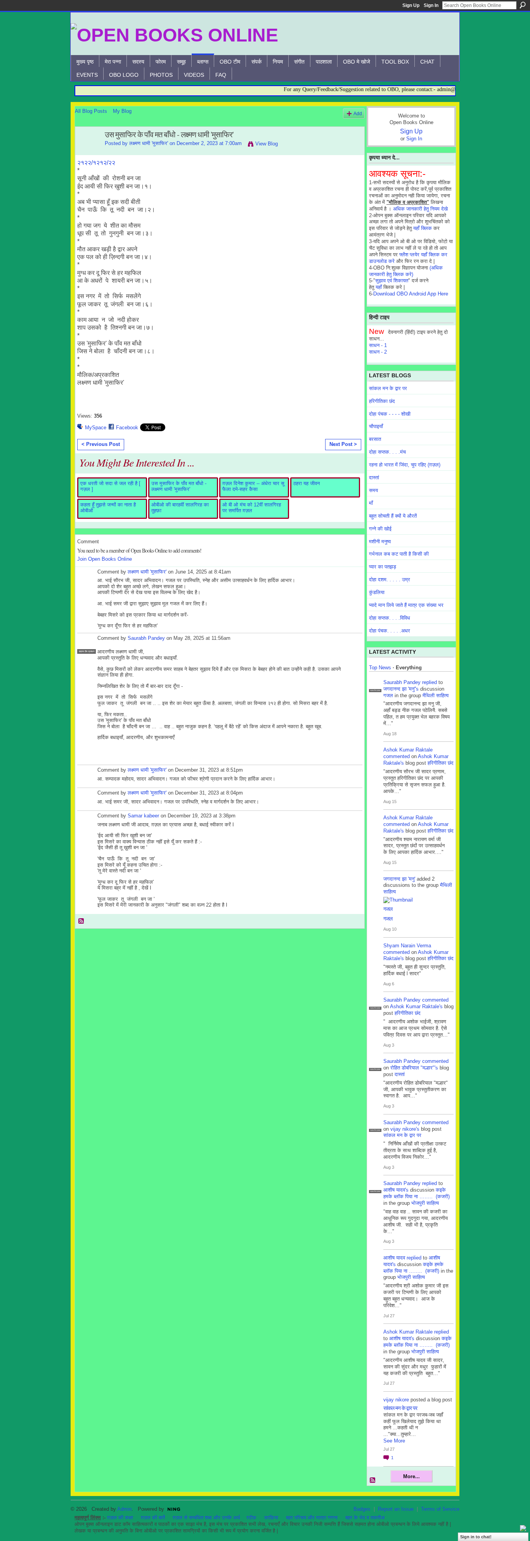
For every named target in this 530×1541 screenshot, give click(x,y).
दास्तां (374, 477)
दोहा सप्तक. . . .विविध (389, 618)
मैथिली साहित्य (436, 695)
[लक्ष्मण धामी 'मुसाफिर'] (87, 151)
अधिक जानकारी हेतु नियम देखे (420, 209)
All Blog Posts (91, 111)
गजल (388, 695)
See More (394, 1441)
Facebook (127, 427)
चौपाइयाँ (376, 426)
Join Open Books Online (104, 559)
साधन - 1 (378, 345)
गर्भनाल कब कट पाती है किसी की (399, 554)
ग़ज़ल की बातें (153, 1517)
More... (411, 1476)
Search (523, 5)
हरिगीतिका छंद (382, 401)
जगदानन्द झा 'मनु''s (401, 689)
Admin (124, 1509)
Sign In (431, 5)
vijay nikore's (404, 1129)
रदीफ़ (251, 1517)
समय (373, 490)
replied (429, 682)
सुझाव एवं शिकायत (391, 280)
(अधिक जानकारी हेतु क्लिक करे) (406, 271)
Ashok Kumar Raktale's (416, 1006)
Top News (380, 667)
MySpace (95, 427)
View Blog (266, 144)
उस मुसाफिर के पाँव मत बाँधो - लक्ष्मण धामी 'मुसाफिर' (178, 486)
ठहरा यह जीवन (306, 483)
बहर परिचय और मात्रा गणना (312, 1517)
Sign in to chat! (476, 1536)
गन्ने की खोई (380, 529)
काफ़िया (271, 1517)
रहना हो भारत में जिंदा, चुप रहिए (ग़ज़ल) (404, 465)
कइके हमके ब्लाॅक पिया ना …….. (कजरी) (416, 1193)
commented (396, 756)
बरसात (375, 439)
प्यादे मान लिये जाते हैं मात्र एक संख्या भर (406, 605)
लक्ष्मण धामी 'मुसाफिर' (148, 143)
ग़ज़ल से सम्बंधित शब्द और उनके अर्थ (206, 1517)
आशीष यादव (394, 1258)
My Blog (122, 111)
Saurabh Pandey (146, 638)
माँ (371, 503)
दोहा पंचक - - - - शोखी (389, 414)
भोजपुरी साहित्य (425, 1203)
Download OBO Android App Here (410, 294)
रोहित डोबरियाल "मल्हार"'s (414, 1068)
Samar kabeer (143, 816)
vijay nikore (396, 1400)
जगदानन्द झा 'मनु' (399, 879)
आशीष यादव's (396, 1190)
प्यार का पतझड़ (382, 567)
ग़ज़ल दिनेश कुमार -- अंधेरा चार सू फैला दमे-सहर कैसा (253, 486)
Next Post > (343, 444)
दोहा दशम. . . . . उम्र (389, 579)
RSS (81, 921)
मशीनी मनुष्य (380, 541)
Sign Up (410, 5)
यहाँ (379, 287)
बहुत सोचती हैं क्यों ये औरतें (393, 516)
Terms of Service (440, 1509)
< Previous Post (100, 444)
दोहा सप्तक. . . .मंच (387, 452)
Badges (362, 1509)
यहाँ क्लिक (422, 228)
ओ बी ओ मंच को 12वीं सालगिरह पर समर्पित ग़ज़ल (251, 508)
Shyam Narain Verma (407, 945)
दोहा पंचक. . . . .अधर (389, 631)
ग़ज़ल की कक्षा (120, 1517)
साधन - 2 (378, 352)
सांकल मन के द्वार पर (388, 388)
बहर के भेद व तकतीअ (365, 1517)
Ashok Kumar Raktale (408, 750)
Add (357, 113)
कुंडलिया (377, 592)
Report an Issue (396, 1509)
